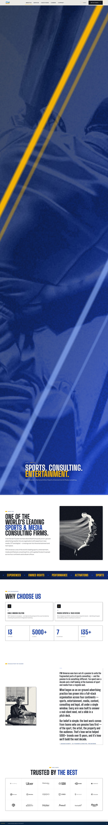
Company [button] (61, 2)
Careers (53, 2)
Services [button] (36, 2)
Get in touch (95, 2)
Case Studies (45, 2)
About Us (29, 2)
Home (27, 462)
